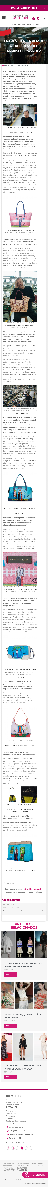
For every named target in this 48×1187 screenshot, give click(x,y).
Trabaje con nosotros (14, 1102)
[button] (44, 18)
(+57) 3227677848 (16, 1127)
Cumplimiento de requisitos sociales (35, 1183)
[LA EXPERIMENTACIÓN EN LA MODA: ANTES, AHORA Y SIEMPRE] (24, 945)
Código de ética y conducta (16, 1121)
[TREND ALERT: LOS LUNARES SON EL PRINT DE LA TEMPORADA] (24, 1047)
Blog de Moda (9, 65)
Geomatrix (10, 1100)
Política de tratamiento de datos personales (17, 1180)
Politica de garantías (38, 1180)
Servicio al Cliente (12, 1105)
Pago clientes (11, 1111)
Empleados (10, 1116)
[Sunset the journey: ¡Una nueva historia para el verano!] (24, 996)
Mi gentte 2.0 (11, 1119)
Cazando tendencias (21, 65)
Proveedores (11, 1114)
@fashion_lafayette (33, 889)
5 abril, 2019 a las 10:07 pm (11, 907)
